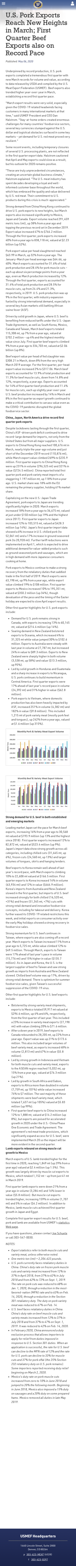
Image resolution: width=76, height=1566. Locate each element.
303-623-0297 (39, 1559)
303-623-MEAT (35, 1554)
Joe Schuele (59, 1233)
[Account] (72, 3)
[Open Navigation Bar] (3, 3)
